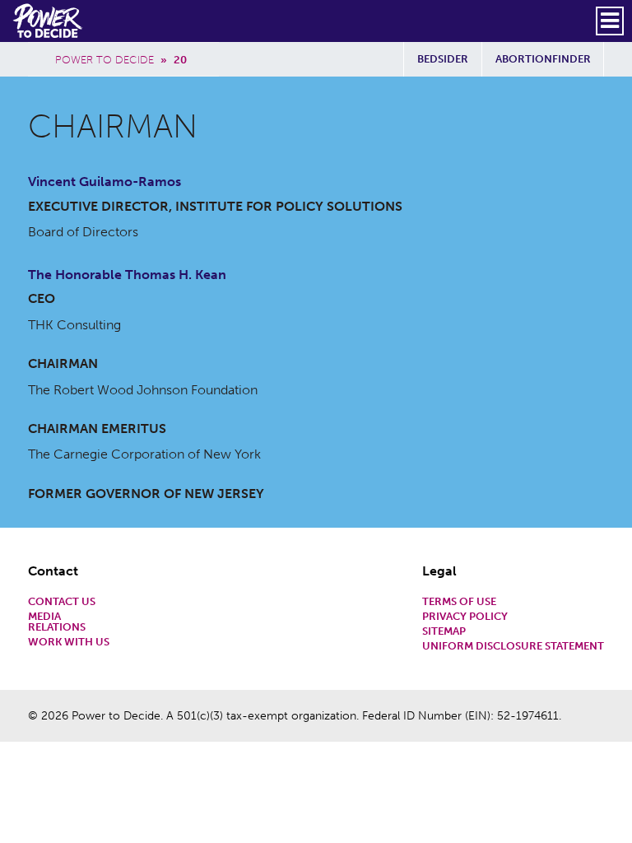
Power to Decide (104, 60)
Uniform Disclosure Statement (513, 646)
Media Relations (57, 622)
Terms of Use (459, 602)
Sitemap (444, 631)
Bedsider (442, 59)
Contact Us (61, 602)
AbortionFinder (543, 59)
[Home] (49, 20)
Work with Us (68, 642)
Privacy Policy (465, 617)
